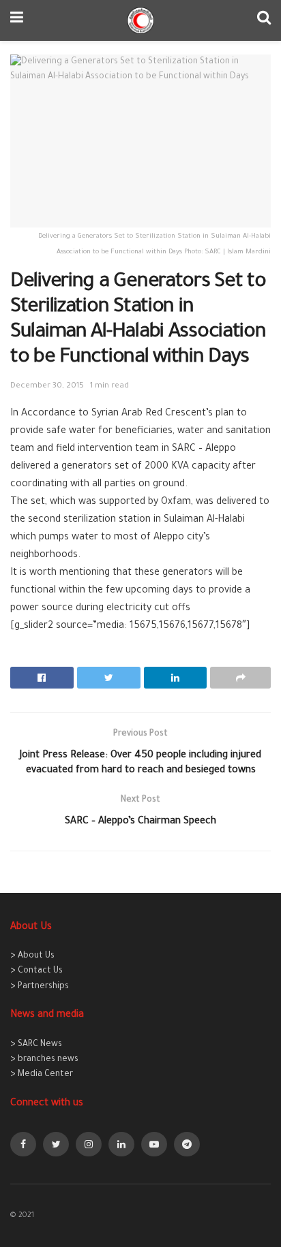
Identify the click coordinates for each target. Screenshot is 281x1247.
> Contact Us (36, 971)
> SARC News (36, 1044)
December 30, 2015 (47, 386)
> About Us (32, 956)
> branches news (44, 1059)
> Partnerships (39, 987)
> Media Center (41, 1074)
